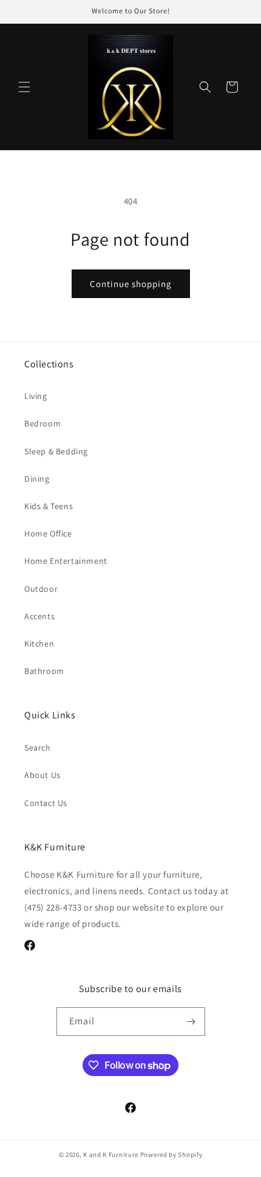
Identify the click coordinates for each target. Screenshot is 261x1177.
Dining (37, 478)
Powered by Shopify (171, 1154)
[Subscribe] (191, 1021)
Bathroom (44, 670)
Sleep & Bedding (56, 451)
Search (37, 747)
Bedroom (42, 423)
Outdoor (41, 588)
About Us (42, 774)
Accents (39, 616)
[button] (24, 87)
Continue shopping (131, 284)
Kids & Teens (48, 506)
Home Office (48, 533)
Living (35, 396)
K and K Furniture (110, 1154)
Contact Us (45, 802)
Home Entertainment (65, 560)
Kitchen (39, 643)
